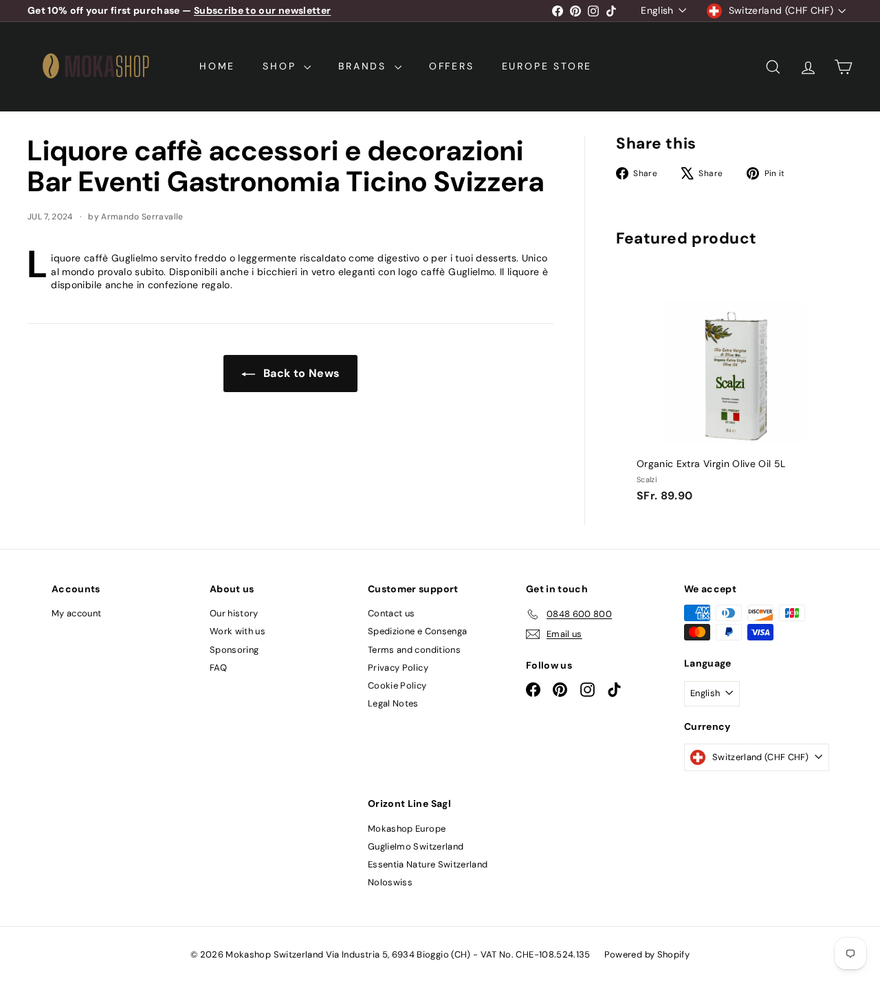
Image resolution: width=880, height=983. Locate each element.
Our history (234, 613)
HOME (217, 66)
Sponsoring (234, 650)
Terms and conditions (414, 650)
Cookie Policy (397, 685)
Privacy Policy (398, 667)
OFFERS (451, 66)
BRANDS (364, 66)
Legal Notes (393, 703)
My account (77, 613)
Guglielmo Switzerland (415, 846)
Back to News (300, 373)
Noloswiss (390, 882)
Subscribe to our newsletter (262, 10)
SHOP (281, 66)
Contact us (391, 613)
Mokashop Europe (407, 828)
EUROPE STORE (547, 66)
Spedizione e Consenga (417, 631)
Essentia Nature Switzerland (427, 864)
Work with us (237, 631)
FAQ (218, 667)
